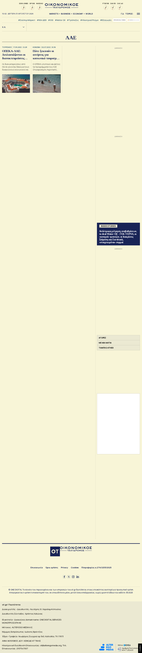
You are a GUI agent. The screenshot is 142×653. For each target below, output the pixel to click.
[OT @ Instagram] (73, 576)
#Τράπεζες (73, 20)
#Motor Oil (60, 20)
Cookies (75, 567)
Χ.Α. (4, 27)
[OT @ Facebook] (64, 576)
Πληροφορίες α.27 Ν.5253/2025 (96, 567)
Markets (53, 13)
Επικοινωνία (37, 567)
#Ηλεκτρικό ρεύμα (89, 20)
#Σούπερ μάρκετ (26, 20)
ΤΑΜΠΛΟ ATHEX (106, 347)
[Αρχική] (55, 552)
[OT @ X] (68, 576)
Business (65, 13)
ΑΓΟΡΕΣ (102, 337)
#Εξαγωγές (106, 20)
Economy (78, 13)
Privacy (64, 567)
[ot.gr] (61, 7)
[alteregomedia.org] (106, 649)
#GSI (50, 20)
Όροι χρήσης (51, 567)
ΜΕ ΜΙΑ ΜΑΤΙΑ (105, 342)
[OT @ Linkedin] (77, 576)
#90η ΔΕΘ (42, 20)
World (89, 13)
